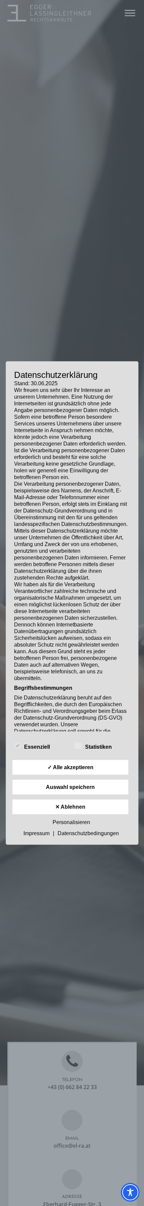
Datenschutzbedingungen (88, 833)
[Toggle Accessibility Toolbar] (130, 1192)
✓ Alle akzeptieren (70, 767)
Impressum (36, 833)
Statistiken (98, 747)
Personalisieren (71, 822)
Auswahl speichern (70, 787)
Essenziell (37, 747)
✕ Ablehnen (70, 807)
